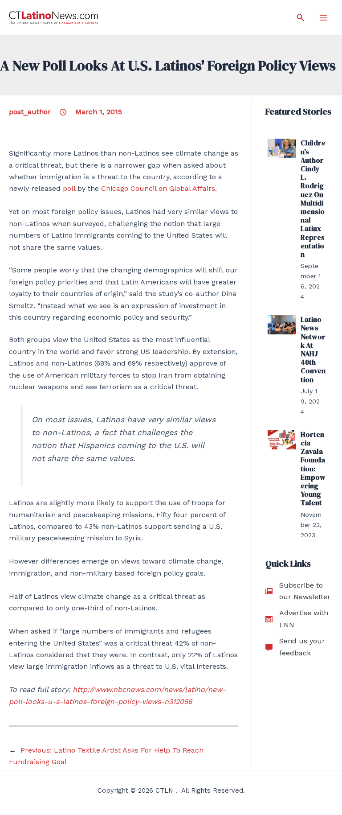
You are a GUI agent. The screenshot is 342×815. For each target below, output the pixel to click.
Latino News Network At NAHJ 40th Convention (313, 349)
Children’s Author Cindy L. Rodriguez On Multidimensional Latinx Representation (313, 198)
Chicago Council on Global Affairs (158, 188)
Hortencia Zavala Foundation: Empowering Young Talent (313, 468)
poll (69, 188)
